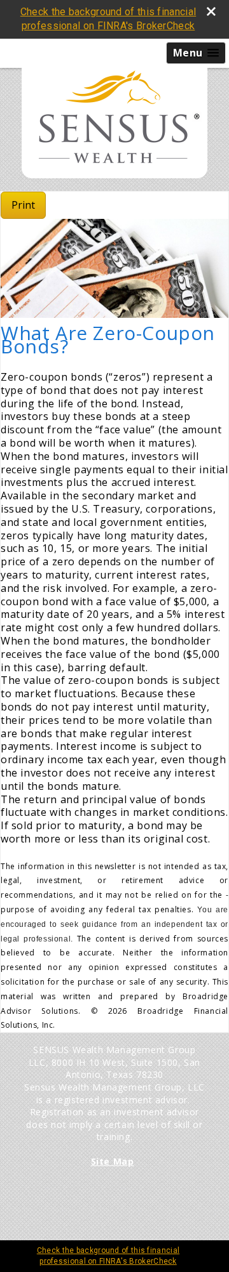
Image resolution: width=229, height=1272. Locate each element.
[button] (196, 53)
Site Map (112, 1161)
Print (23, 205)
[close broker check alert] (211, 11)
